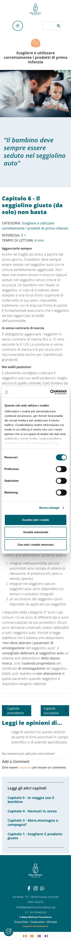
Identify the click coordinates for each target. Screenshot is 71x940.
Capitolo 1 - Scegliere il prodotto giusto (35, 836)
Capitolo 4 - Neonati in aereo (32, 811)
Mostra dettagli (49, 507)
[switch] (61, 469)
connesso (25, 767)
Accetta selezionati (35, 532)
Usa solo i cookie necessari (36, 544)
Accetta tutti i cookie (35, 519)
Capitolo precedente (15, 710)
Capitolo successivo (51, 710)
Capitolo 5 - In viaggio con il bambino (31, 799)
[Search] (59, 26)
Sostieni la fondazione (35, 926)
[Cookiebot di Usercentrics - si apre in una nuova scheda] (50, 392)
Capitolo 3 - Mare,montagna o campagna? (33, 822)
